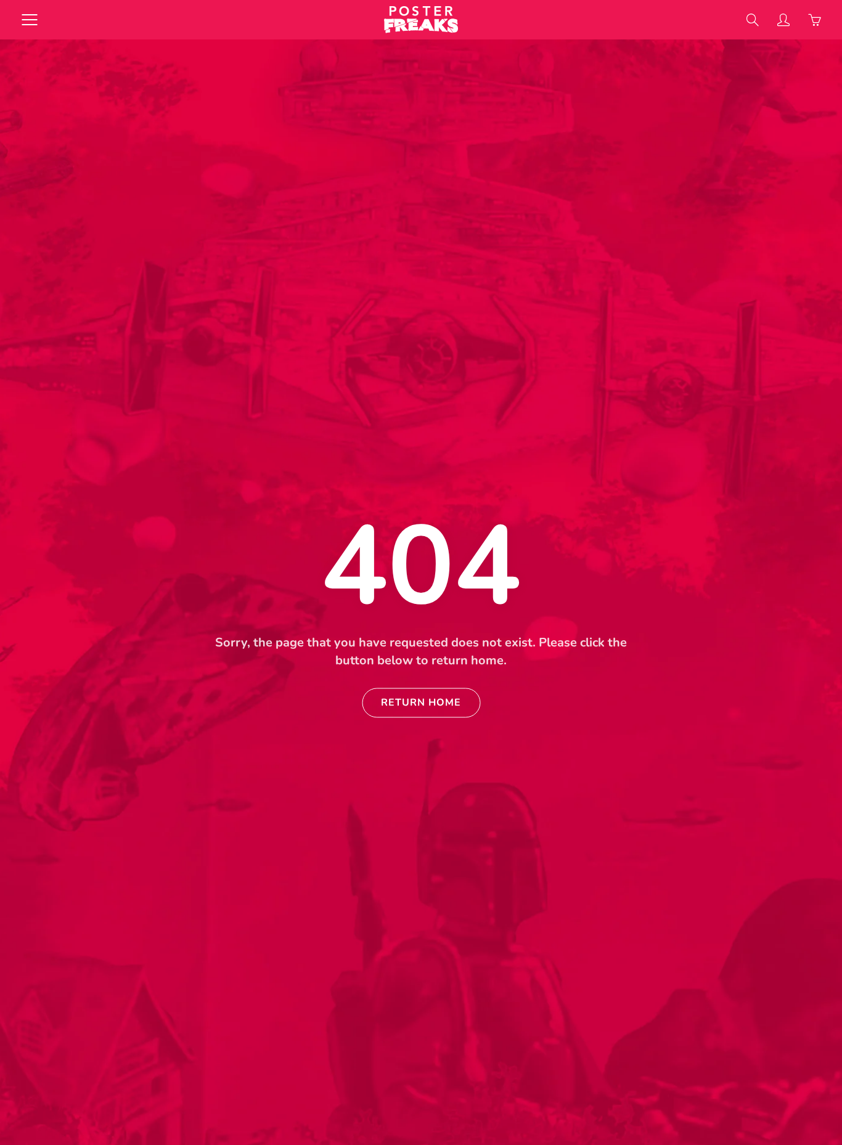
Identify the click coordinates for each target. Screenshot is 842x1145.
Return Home (421, 703)
